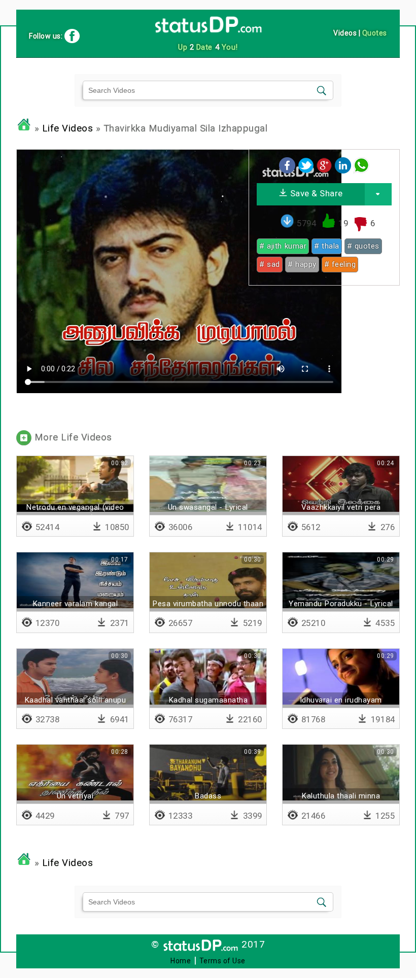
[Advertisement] (324, 356)
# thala (326, 246)
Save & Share (315, 193)
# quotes (363, 246)
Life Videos (67, 128)
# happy (302, 264)
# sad (269, 264)
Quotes (374, 33)
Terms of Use (222, 961)
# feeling (340, 264)
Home (180, 961)
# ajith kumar (282, 246)
